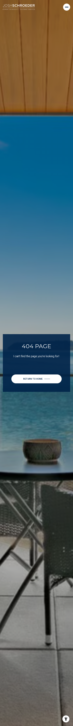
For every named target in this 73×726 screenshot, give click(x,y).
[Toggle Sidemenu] (66, 7)
